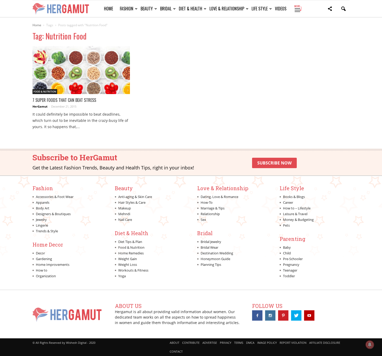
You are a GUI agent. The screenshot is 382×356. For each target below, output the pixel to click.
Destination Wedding (217, 253)
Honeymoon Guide (215, 258)
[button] (330, 9)
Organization (46, 276)
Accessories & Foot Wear (55, 196)
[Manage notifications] (370, 344)
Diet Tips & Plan (130, 241)
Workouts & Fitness (133, 270)
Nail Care (125, 219)
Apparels (42, 202)
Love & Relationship (226, 8)
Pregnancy (291, 264)
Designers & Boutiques (53, 214)
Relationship (210, 214)
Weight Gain (127, 258)
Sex (203, 219)
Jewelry (41, 219)
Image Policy (267, 343)
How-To (207, 202)
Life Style (260, 8)
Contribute (191, 343)
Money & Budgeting (298, 219)
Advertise (209, 343)
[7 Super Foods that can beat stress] (81, 70)
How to (41, 270)
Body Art (42, 208)
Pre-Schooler (293, 258)
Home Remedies (131, 253)
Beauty (147, 8)
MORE (297, 8)
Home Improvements (52, 264)
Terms (238, 343)
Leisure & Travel (295, 214)
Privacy (225, 343)
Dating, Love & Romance (219, 196)
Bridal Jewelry (211, 241)
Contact (176, 351)
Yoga (122, 276)
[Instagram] (270, 315)
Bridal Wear (209, 247)
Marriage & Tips (213, 208)
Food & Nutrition (45, 91)
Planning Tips (211, 264)
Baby (287, 247)
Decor (40, 253)
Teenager (290, 270)
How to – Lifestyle (297, 208)
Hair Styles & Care (132, 202)
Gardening (44, 258)
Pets (286, 225)
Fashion (126, 8)
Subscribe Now (274, 163)
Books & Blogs (294, 196)
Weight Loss (127, 264)
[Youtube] (309, 315)
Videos (280, 8)
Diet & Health (190, 8)
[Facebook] (257, 315)
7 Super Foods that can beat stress (64, 100)
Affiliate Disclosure (324, 343)
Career (288, 202)
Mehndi (124, 214)
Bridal (166, 8)
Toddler (289, 276)
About (174, 343)
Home (108, 8)
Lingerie (42, 225)
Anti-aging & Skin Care (135, 196)
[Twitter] (296, 315)
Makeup (124, 208)
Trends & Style (47, 231)
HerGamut (40, 106)
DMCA (250, 343)
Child (287, 253)
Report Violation (293, 343)
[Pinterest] (283, 315)
